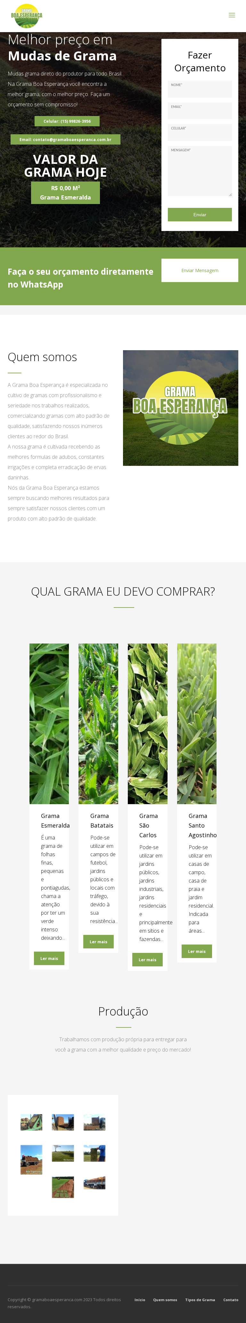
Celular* (178, 128)
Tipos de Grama (200, 1299)
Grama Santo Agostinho (203, 825)
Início (140, 1299)
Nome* (176, 85)
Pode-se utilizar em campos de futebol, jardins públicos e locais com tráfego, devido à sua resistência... (104, 879)
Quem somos (165, 1299)
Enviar (199, 214)
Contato (230, 1299)
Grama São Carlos (148, 825)
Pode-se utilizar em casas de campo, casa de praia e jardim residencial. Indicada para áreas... (201, 889)
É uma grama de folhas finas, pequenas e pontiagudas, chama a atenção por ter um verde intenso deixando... (55, 887)
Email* (176, 107)
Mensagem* (181, 150)
